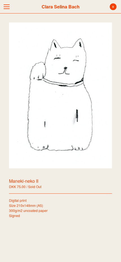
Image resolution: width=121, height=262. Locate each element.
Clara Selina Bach (61, 6)
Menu (7, 6)
